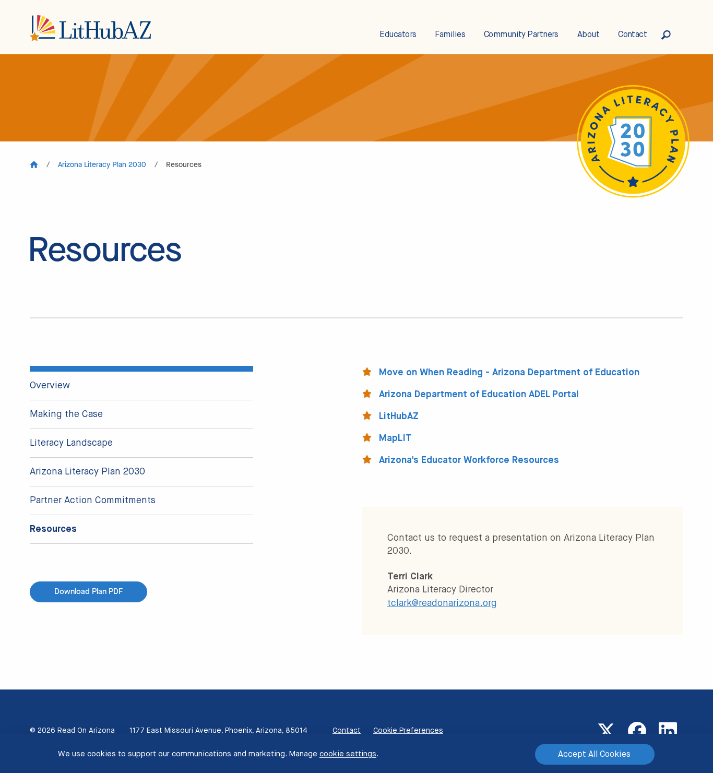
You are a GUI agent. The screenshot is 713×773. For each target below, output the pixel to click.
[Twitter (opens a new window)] (606, 731)
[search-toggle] (672, 35)
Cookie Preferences (408, 730)
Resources (53, 529)
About (588, 35)
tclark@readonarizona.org (442, 603)
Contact (632, 35)
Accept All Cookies (594, 755)
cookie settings (347, 754)
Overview (50, 385)
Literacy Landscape (71, 443)
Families (450, 35)
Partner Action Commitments (93, 500)
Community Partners (521, 35)
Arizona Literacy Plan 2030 (87, 472)
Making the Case (66, 414)
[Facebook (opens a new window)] (637, 731)
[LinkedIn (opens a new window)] (668, 731)
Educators (397, 35)
